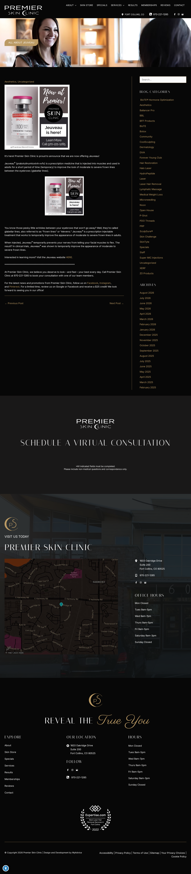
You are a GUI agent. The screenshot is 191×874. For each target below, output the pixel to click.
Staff (142, 252)
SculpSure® (146, 231)
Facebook (92, 283)
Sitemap (154, 853)
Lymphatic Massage (151, 189)
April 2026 (145, 313)
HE (67, 257)
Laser (143, 178)
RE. (71, 257)
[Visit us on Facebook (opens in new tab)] (174, 14)
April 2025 (145, 377)
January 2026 (147, 329)
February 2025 (148, 387)
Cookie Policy (178, 856)
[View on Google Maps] (61, 606)
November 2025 (149, 340)
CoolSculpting (147, 142)
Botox (143, 131)
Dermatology (147, 147)
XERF (143, 268)
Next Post (117, 303)
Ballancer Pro (147, 110)
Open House (147, 210)
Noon (143, 205)
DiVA (142, 152)
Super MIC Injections (151, 257)
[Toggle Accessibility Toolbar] (6, 868)
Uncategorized (26, 81)
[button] (75, 5)
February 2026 (148, 324)
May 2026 (145, 308)
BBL (142, 115)
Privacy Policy (123, 853)
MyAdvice (77, 852)
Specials (144, 247)
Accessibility (106, 853)
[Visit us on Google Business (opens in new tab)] (182, 14)
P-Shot (143, 215)
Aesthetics (10, 81)
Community (146, 136)
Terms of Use (140, 853)
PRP (142, 226)
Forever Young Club (151, 157)
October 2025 (147, 345)
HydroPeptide (147, 173)
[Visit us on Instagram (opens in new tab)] (178, 14)
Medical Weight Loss (151, 194)
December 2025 (149, 334)
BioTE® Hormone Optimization (157, 99)
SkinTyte (144, 241)
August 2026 (147, 292)
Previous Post (14, 303)
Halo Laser (146, 168)
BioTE (143, 126)
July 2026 (145, 298)
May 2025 (145, 371)
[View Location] (123, 14)
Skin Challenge (148, 236)
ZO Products (147, 273)
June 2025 (146, 366)
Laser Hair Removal (150, 184)
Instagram (105, 283)
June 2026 (146, 303)
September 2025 (149, 350)
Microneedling (148, 199)
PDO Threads (147, 220)
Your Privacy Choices (173, 853)
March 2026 (146, 319)
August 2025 (147, 356)
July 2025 (145, 361)
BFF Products (147, 121)
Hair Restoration (149, 163)
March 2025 (146, 382)
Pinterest (14, 286)
